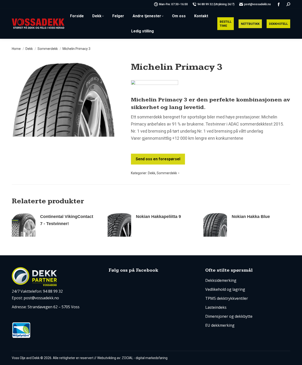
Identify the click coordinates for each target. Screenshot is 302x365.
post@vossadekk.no (257, 4)
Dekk (151, 173)
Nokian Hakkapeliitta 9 (158, 216)
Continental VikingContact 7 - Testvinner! (66, 220)
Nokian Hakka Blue (251, 216)
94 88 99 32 (53, 291)
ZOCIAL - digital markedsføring (145, 358)
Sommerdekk (167, 173)
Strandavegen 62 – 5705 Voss (54, 306)
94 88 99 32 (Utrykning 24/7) (216, 4)
